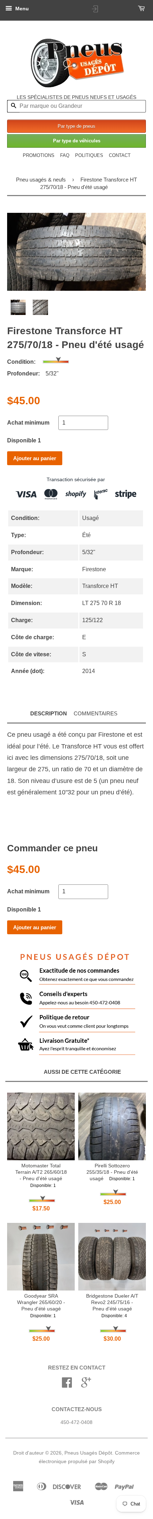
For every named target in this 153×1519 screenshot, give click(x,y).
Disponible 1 (24, 440)
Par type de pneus (76, 126)
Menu (21, 8)
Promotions (38, 155)
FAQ (64, 155)
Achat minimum (28, 423)
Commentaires (95, 713)
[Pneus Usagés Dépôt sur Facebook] (67, 1385)
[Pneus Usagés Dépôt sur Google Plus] (86, 1385)
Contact (120, 155)
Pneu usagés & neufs (41, 180)
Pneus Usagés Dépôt (88, 1453)
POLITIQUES (89, 155)
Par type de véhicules (76, 140)
